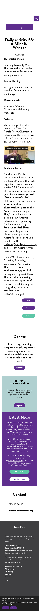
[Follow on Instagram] (22, 587)
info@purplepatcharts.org (21, 510)
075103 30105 (16, 504)
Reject (13, 608)
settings (10, 604)
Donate (19, 367)
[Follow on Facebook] (16, 587)
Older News (19, 479)
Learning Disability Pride (19, 258)
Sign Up (19, 405)
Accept (5, 608)
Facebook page (20, 211)
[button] (36, 18)
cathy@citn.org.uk (14, 294)
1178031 (18, 545)
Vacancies (8, 574)
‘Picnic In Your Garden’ (16, 197)
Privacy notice (9, 569)
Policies (7, 576)
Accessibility (9, 571)
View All (28, 315)
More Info (19, 471)
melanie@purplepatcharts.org (20, 244)
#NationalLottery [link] (15, 460)
